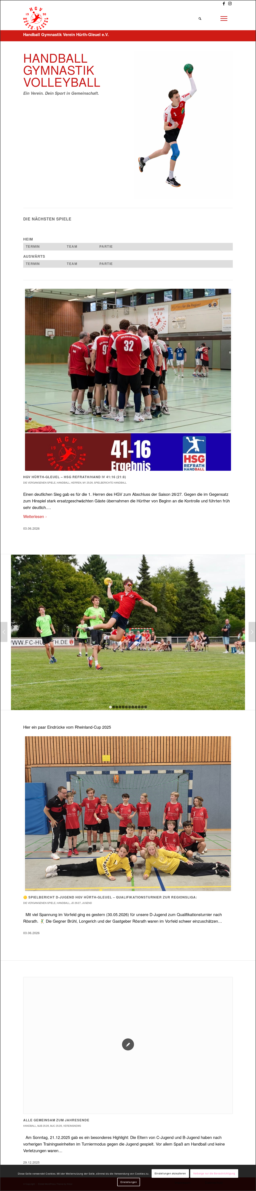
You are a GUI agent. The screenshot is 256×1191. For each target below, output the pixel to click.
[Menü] (224, 18)
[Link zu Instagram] (230, 3)
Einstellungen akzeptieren (170, 1173)
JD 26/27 (76, 902)
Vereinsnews (72, 1125)
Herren (76, 482)
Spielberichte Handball (110, 482)
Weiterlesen (33, 516)
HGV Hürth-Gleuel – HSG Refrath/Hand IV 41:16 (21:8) (74, 477)
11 (142, 707)
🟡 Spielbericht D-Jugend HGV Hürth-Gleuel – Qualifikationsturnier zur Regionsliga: (110, 897)
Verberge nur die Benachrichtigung (214, 1173)
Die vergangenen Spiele (39, 482)
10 (139, 707)
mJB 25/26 (43, 1125)
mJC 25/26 (56, 1125)
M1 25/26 (88, 482)
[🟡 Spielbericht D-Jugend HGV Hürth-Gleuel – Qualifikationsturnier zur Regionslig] (128, 813)
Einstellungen (128, 1182)
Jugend (87, 902)
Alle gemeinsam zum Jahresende (56, 1120)
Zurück (29, 382)
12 (145, 707)
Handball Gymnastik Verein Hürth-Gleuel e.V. (66, 34)
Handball (63, 482)
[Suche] (200, 18)
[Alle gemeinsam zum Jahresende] (128, 1045)
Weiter (227, 382)
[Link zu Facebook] (224, 3)
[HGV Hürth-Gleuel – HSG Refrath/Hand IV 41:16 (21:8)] (128, 380)
